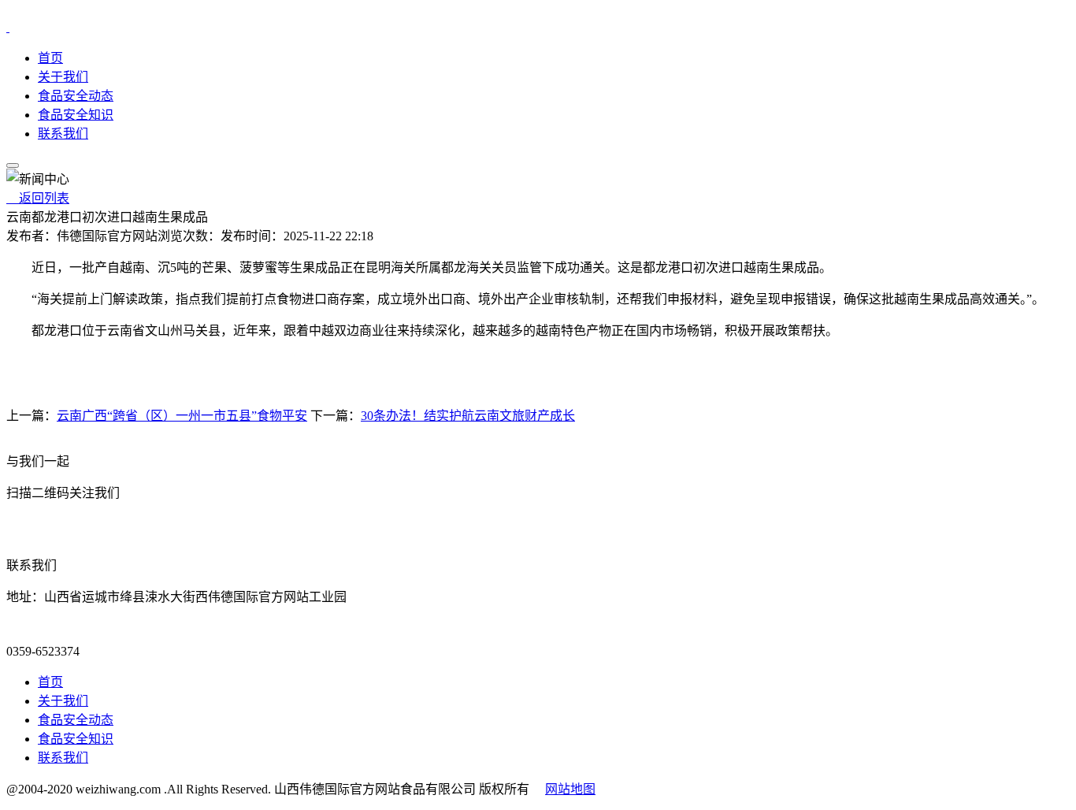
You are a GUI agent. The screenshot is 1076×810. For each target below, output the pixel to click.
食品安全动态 (75, 95)
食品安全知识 (75, 114)
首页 (50, 58)
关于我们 (63, 77)
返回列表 (37, 198)
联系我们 (63, 133)
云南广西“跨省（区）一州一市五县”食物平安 (182, 415)
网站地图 (570, 789)
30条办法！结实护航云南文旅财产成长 (468, 415)
